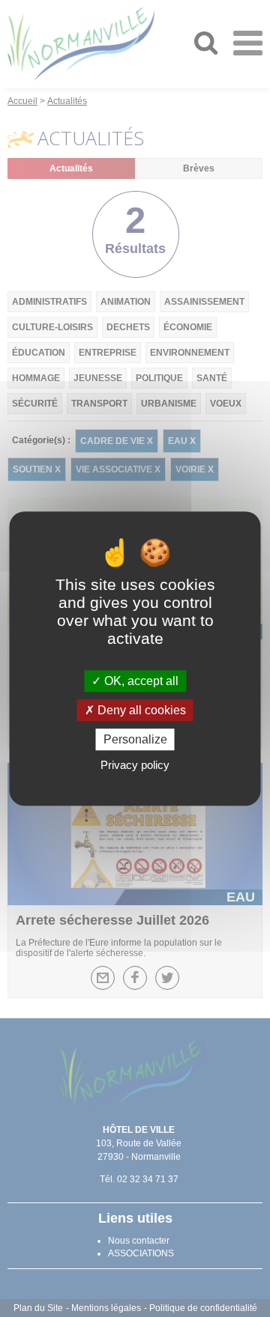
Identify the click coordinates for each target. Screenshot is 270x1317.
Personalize (135, 739)
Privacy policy (135, 764)
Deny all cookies (140, 710)
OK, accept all (139, 681)
